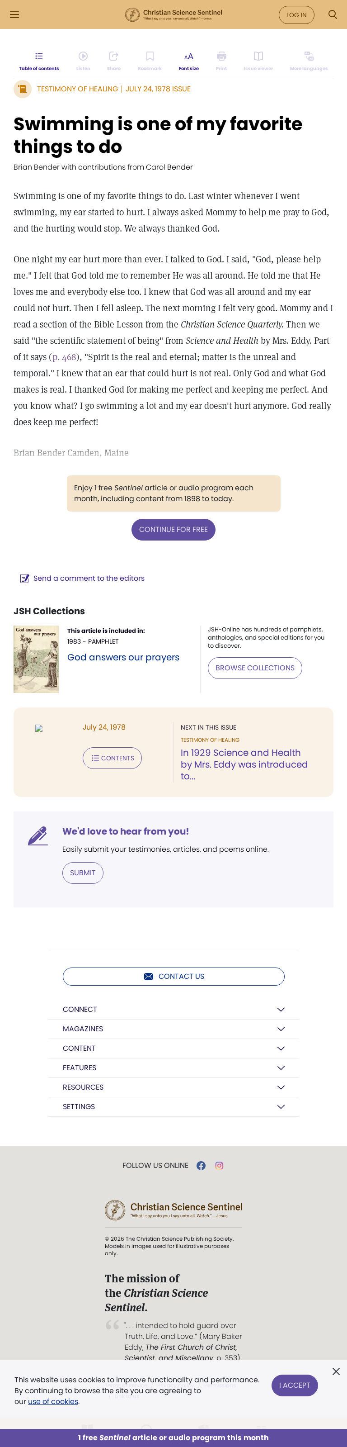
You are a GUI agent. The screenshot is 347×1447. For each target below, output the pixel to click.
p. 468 (64, 357)
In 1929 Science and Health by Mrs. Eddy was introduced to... (244, 764)
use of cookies (53, 1401)
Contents (117, 758)
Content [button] (79, 1048)
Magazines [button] (83, 1029)
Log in (296, 14)
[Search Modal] (332, 15)
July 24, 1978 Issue (158, 89)
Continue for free (173, 529)
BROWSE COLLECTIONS (255, 668)
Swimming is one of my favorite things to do (158, 135)
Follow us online (155, 1165)
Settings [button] (79, 1106)
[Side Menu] (14, 15)
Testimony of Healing (77, 89)
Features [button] (79, 1068)
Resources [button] (83, 1087)
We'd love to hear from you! (125, 831)
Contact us (181, 976)
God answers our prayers (123, 657)
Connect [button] (80, 1009)
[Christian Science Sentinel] (173, 15)
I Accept (294, 1385)
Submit (83, 873)
